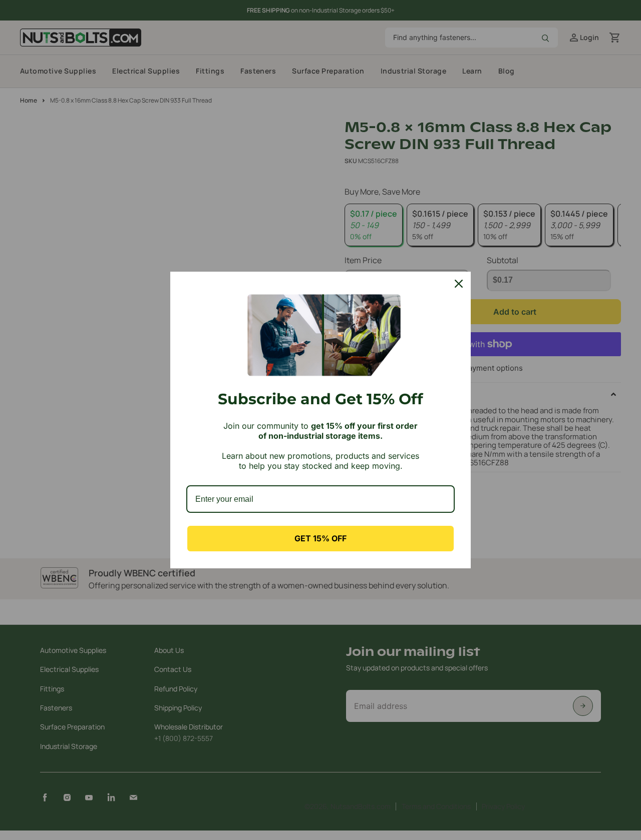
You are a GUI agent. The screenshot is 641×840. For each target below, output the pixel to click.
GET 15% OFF (320, 538)
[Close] (459, 284)
